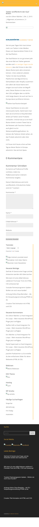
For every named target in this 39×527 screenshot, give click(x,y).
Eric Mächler (10, 335)
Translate (17, 251)
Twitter (30, 40)
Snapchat (9, 403)
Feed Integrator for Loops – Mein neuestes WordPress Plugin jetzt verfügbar (19, 318)
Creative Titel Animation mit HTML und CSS (18, 498)
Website (9, 230)
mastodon (9, 414)
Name (8, 213)
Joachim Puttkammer (13, 354)
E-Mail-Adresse (12, 222)
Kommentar (11, 192)
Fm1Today (9, 411)
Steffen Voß (10, 325)
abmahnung (10, 407)
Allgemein (10, 19)
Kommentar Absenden (12, 239)
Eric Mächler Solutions (14, 513)
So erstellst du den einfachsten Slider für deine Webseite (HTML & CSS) (18, 356)
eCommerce (19, 19)
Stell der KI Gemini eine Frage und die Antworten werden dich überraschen (16, 456)
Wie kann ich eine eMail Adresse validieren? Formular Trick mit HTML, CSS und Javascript (19, 281)
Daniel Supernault (12, 344)
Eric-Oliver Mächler (15, 16)
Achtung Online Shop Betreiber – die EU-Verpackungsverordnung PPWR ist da (19, 297)
